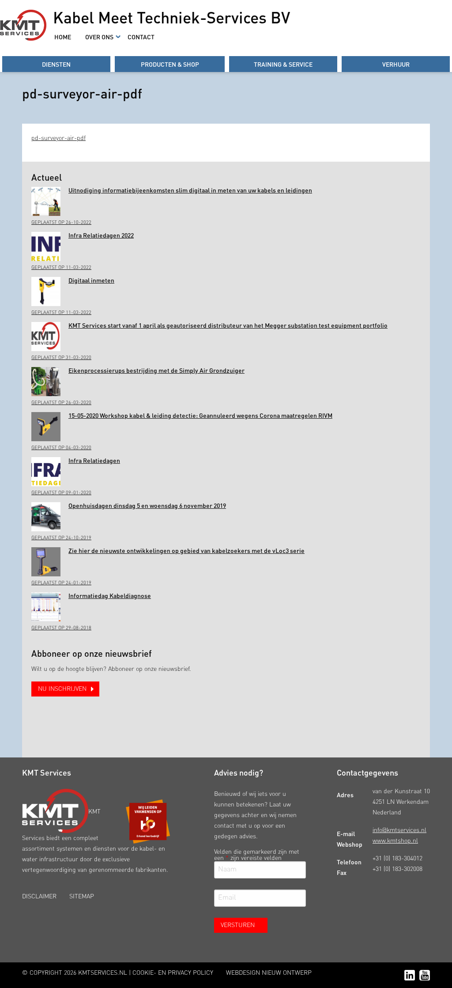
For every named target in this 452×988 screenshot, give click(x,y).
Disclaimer (39, 896)
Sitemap (81, 896)
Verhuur (396, 64)
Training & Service (283, 64)
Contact (141, 37)
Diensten (56, 64)
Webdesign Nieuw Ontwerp (269, 973)
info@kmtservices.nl (399, 830)
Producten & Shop (170, 64)
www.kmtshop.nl (395, 841)
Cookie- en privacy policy (172, 973)
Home (62, 37)
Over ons (99, 37)
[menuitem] (62, 37)
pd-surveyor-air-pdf (58, 138)
